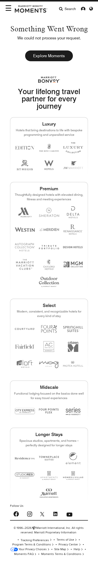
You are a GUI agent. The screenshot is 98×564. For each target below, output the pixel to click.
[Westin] (25, 229)
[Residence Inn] (25, 458)
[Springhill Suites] (73, 329)
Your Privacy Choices (32, 549)
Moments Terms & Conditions (61, 554)
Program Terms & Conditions (31, 544)
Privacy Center (68, 544)
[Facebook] (16, 513)
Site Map (60, 549)
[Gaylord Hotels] (49, 264)
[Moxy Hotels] (49, 363)
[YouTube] (69, 513)
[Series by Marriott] (73, 411)
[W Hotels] (49, 165)
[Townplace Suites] (49, 458)
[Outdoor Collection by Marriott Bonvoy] (49, 281)
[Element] (73, 458)
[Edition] (25, 147)
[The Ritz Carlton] (49, 147)
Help (77, 549)
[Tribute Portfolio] (49, 247)
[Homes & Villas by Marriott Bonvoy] (73, 475)
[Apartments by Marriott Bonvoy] (49, 475)
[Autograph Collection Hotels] (25, 247)
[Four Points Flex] (49, 410)
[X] (42, 514)
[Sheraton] (49, 212)
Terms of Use (65, 540)
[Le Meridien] (49, 229)
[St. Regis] (25, 165)
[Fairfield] (25, 346)
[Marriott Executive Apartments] (49, 493)
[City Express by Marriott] (25, 411)
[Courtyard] (25, 329)
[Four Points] (49, 329)
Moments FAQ (24, 554)
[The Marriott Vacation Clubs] (25, 264)
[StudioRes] (25, 475)
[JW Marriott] (73, 165)
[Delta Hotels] (73, 212)
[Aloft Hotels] (25, 363)
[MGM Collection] (73, 264)
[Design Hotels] (73, 247)
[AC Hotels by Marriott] (49, 346)
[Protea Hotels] (73, 363)
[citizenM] (73, 346)
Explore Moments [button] (49, 55)
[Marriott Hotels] (25, 212)
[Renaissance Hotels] (73, 229)
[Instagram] (29, 513)
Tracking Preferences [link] (35, 540)
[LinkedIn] (55, 513)
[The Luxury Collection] (73, 147)
